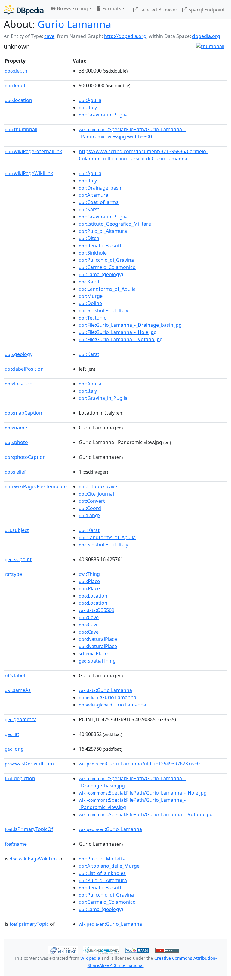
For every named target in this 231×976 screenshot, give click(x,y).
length (17, 85)
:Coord (90, 508)
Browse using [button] (72, 8)
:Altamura (93, 195)
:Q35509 (96, 610)
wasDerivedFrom (29, 763)
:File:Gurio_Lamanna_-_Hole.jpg (118, 332)
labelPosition (24, 369)
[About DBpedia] (24, 9)
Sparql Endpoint (206, 9)
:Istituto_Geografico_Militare (115, 224)
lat (12, 734)
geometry (20, 719)
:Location (93, 595)
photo (16, 442)
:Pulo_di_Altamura (103, 231)
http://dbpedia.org (125, 36)
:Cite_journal (96, 493)
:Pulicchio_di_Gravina (106, 260)
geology (18, 354)
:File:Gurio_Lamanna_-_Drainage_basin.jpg (130, 325)
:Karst (89, 209)
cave (49, 36)
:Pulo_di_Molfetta (102, 858)
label (15, 675)
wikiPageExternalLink (33, 151)
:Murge (91, 296)
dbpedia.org (206, 36)
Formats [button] (111, 8)
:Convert (92, 501)
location (18, 100)
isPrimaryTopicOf (29, 829)
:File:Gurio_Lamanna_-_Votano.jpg (121, 339)
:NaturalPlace (98, 639)
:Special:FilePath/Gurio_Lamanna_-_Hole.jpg (143, 792)
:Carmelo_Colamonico (107, 267)
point (18, 559)
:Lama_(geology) (101, 274)
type (13, 574)
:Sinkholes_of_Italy (103, 310)
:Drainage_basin (101, 187)
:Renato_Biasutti (101, 245)
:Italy (88, 107)
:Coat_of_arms (99, 202)
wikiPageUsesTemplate (36, 486)
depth (16, 70)
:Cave (89, 617)
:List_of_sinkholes (102, 873)
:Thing (89, 574)
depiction (20, 778)
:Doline (90, 303)
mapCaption (23, 412)
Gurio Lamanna (74, 24)
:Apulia (90, 100)
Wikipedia (90, 958)
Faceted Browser (157, 9)
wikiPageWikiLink (29, 173)
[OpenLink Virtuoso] (63, 950)
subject (17, 530)
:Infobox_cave (98, 486)
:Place (89, 581)
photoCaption (25, 457)
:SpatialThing (97, 660)
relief (15, 471)
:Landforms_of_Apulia (107, 289)
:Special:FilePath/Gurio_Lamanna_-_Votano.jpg (146, 814)
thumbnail (21, 129)
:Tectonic (92, 317)
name (16, 427)
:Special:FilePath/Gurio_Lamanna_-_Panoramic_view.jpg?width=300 (132, 133)
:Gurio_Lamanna (110, 829)
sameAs (18, 690)
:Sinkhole (93, 252)
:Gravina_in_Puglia (103, 114)
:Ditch (89, 238)
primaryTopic (29, 924)
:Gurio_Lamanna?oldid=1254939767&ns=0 (139, 763)
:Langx (89, 515)
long (14, 749)
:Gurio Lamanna (105, 690)
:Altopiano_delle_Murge (109, 866)
